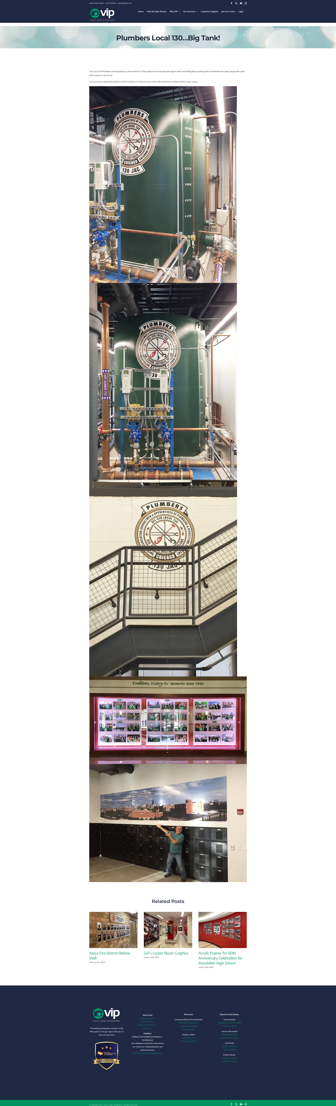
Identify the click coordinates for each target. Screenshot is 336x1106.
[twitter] (236, 1104)
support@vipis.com (125, 3)
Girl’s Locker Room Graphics (166, 953)
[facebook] (231, 1104)
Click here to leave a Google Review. (147, 1053)
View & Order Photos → (147, 1025)
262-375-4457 (188, 1029)
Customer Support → (147, 1018)
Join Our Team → (148, 1021)
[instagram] (246, 1104)
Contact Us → (147, 1028)
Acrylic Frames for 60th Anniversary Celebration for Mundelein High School (220, 958)
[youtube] (241, 1104)
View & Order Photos (96, 3)
